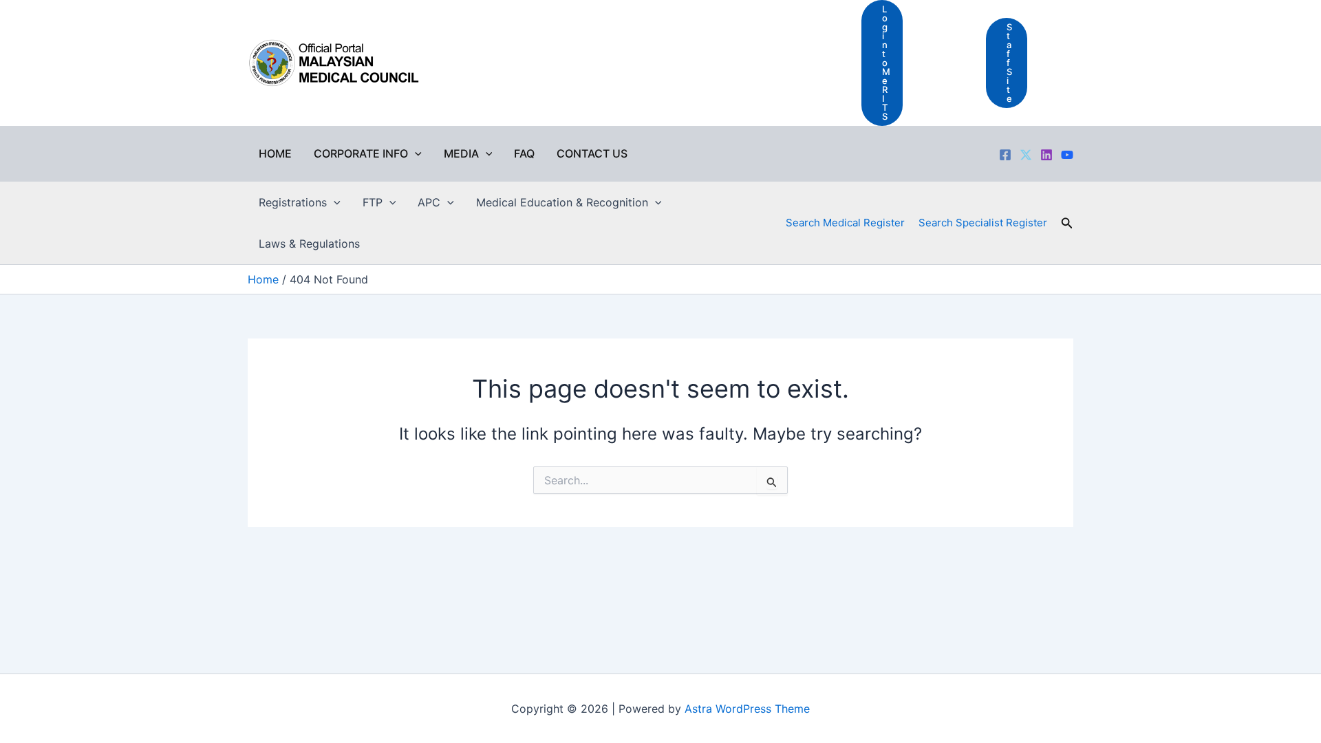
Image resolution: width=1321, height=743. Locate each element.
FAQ (524, 153)
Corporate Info (361, 153)
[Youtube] (1067, 155)
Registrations (293, 202)
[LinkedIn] (1046, 155)
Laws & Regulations (309, 243)
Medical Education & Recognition (562, 202)
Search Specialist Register (983, 222)
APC (429, 202)
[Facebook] (1005, 155)
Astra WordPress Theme (747, 708)
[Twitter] (1026, 155)
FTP (373, 202)
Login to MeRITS (886, 62)
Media (461, 153)
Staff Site (1009, 62)
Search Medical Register (845, 222)
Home (275, 153)
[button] (415, 153)
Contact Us (592, 153)
